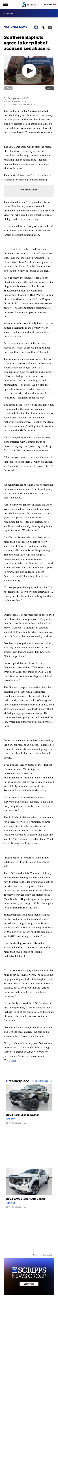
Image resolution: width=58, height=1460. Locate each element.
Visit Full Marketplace (42, 1081)
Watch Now (49, 5)
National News (16, 26)
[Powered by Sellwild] (47, 1255)
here (14, 1060)
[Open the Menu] (5, 4)
